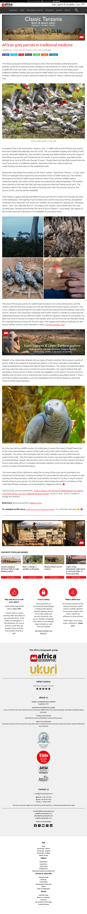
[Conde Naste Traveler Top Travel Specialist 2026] (43, 763)
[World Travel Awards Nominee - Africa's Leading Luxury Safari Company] (43, 748)
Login (43, 846)
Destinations (43, 861)
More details (11, 577)
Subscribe (59, 10)
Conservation (50, 10)
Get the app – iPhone (43, 848)
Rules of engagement (43, 888)
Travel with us (13, 10)
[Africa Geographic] (7, 5)
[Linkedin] (51, 825)
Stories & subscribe (43, 873)
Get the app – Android (43, 851)
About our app (43, 855)
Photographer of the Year (35, 10)
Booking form (43, 868)
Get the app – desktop (43, 853)
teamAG (23, 50)
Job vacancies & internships (43, 902)
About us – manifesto (43, 897)
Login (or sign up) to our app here (40, 509)
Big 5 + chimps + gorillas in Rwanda (31, 568)
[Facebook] (35, 825)
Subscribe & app (43, 877)
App (43, 842)
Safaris (43, 858)
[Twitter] (39, 825)
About (43, 891)
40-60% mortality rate (55, 324)
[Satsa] (43, 773)
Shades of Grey (35, 503)
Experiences (43, 864)
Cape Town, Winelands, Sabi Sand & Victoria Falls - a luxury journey (75, 570)
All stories (44, 879)
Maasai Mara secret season (53, 568)
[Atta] (43, 781)
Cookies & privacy (43, 904)
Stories (22, 10)
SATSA (50, 619)
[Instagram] (47, 825)
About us (67, 10)
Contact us (43, 899)
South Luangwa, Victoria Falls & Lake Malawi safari (10, 569)
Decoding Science (36, 50)
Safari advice (43, 866)
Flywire (50, 606)
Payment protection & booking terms (43, 871)
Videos (43, 886)
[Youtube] (43, 825)
